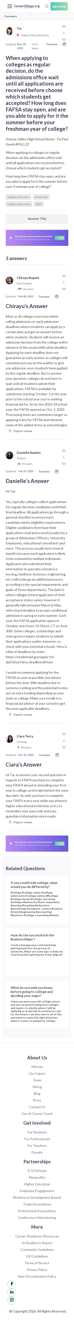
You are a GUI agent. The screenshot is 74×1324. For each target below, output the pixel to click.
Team (37, 1080)
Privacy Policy (37, 1270)
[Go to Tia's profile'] (10, 35)
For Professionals (37, 1139)
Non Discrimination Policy (37, 1276)
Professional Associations (37, 1211)
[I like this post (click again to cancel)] (63, 26)
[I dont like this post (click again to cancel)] (63, 289)
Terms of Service (37, 1263)
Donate (37, 1152)
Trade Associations (37, 1204)
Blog (37, 1093)
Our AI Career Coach (37, 1113)
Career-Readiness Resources (37, 1236)
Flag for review (21, 431)
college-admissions (18, 197)
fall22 (38, 204)
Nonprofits (37, 1177)
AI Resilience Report (37, 1243)
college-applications (19, 204)
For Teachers (37, 1145)
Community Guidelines (37, 1249)
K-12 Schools (37, 1171)
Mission (37, 1067)
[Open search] (47, 6)
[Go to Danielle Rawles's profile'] (10, 460)
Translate (51, 44)
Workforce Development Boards (37, 1197)
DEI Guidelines (37, 1256)
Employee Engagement (37, 1191)
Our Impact (37, 1073)
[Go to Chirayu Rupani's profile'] (10, 285)
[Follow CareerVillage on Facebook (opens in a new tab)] (11, 1285)
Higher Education (37, 1184)
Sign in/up (59, 6)
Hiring (37, 1087)
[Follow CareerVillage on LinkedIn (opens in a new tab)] (11, 1293)
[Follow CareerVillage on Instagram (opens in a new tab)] (11, 1301)
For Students (37, 1132)
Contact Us (37, 1107)
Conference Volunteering (37, 1217)
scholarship (41, 197)
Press (37, 1100)
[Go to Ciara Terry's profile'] (10, 743)
